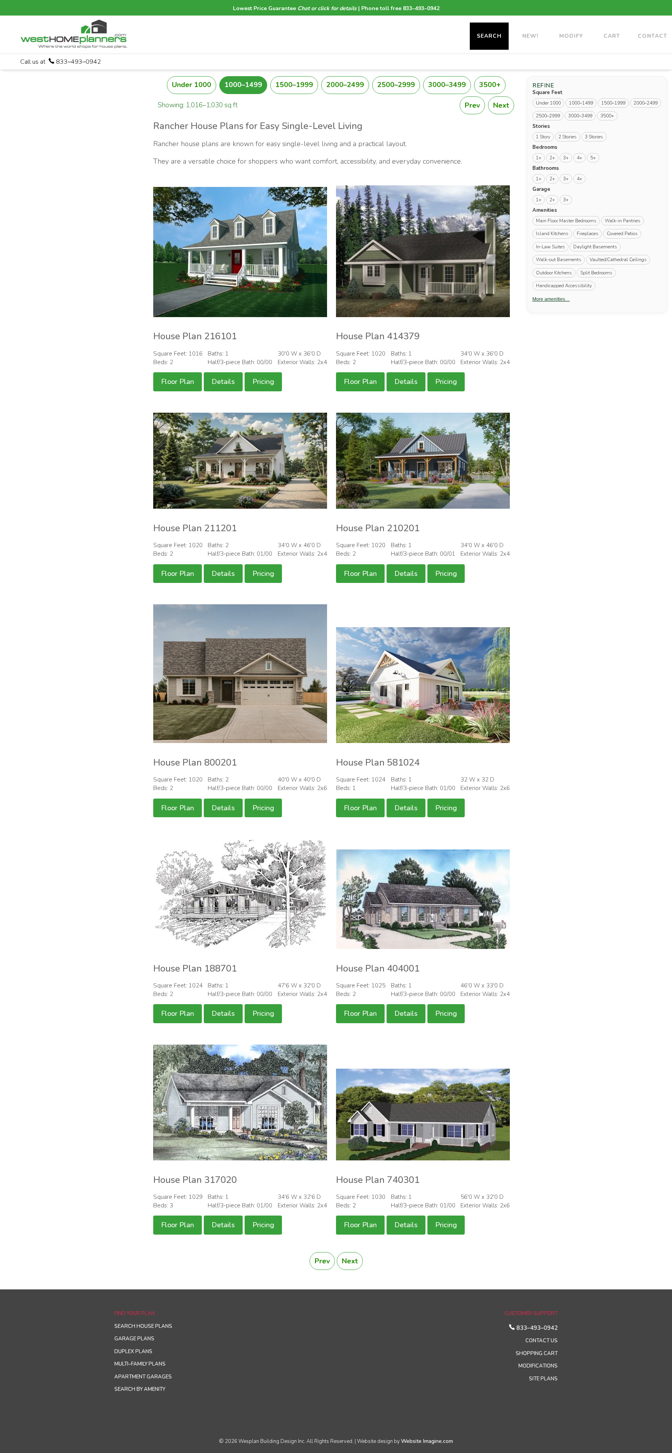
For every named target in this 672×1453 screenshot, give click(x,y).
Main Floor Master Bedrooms (566, 221)
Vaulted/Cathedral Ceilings (618, 259)
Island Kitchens (552, 233)
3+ (566, 158)
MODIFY (571, 36)
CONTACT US (541, 1340)
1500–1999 (294, 84)
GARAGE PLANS (134, 1338)
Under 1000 (191, 84)
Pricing (263, 381)
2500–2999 (396, 84)
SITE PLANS (543, 1378)
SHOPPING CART (537, 1353)
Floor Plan (177, 381)
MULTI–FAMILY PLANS (140, 1364)
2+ (552, 158)
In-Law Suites (550, 246)
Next (501, 105)
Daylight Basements (595, 246)
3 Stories (594, 137)
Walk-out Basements (558, 259)
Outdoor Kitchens (554, 272)
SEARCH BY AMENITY (139, 1389)
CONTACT (652, 36)
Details (223, 381)
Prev (472, 105)
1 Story (543, 137)
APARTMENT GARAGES (143, 1376)
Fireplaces (587, 233)
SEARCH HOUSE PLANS (143, 1326)
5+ (593, 158)
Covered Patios (622, 233)
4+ (579, 158)
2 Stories (567, 137)
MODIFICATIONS (538, 1365)
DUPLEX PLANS (133, 1351)
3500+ (489, 84)
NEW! (530, 36)
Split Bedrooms (596, 272)
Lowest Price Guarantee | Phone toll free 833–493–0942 (336, 8)
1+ (538, 158)
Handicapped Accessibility (564, 286)
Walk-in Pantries (622, 221)
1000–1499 (243, 84)
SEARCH (489, 36)
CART (612, 36)
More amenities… (551, 299)
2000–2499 (345, 84)
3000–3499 (447, 84)
